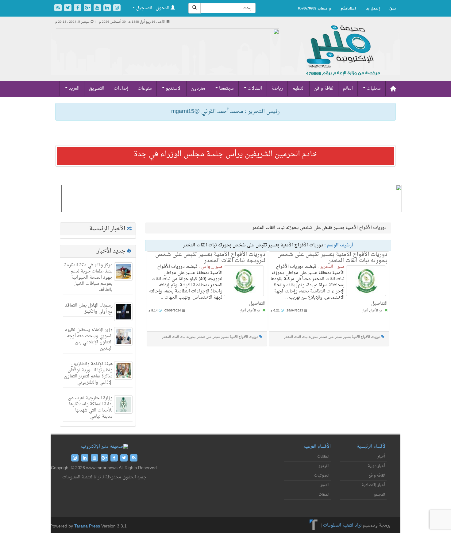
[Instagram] (117, 8)
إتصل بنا (372, 8)
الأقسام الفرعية (317, 446)
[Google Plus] (88, 8)
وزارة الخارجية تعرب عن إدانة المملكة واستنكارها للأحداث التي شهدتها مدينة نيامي (90, 407)
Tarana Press (87, 526)
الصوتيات (321, 475)
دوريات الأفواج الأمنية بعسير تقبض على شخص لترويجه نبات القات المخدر (210, 257)
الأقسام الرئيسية (372, 446)
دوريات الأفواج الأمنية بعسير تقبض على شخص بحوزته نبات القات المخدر (210, 337)
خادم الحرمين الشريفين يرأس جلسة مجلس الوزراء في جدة (226, 154)
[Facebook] (78, 8)
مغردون (198, 88)
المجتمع (379, 494)
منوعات (145, 88)
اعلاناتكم (348, 8)
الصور (324, 485)
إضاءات (121, 88)
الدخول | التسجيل (153, 8)
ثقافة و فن (323, 88)
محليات (373, 88)
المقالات (254, 88)
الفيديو (323, 466)
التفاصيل (257, 303)
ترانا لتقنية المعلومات (342, 525)
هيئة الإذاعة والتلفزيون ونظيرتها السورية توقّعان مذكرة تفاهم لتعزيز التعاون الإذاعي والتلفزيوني (88, 373)
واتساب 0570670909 (314, 8)
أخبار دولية (376, 466)
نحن (392, 8)
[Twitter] (68, 8)
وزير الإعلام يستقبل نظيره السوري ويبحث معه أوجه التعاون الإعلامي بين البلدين (89, 339)
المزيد (73, 88)
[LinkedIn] (108, 8)
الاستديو (173, 88)
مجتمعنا (226, 88)
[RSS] (59, 8)
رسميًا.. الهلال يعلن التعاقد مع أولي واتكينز (89, 308)
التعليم (298, 88)
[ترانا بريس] (313, 525)
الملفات (323, 494)
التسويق (96, 88)
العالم (348, 88)
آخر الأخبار (254, 311)
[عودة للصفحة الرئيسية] (342, 57)
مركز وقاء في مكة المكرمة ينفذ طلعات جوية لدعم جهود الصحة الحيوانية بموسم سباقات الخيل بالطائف (88, 277)
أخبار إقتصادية (373, 485)
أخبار (243, 311)
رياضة (277, 88)
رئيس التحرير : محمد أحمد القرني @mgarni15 (225, 111)
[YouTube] (98, 8)
